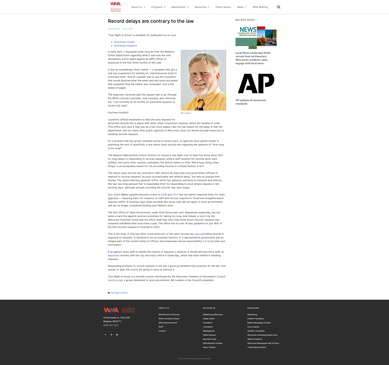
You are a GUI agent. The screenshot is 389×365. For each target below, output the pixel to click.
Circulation (207, 323)
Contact (162, 331)
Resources (201, 7)
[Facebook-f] (105, 335)
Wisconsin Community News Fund (262, 335)
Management (209, 331)
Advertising (252, 314)
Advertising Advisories (213, 314)
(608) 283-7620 (110, 325)
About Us (136, 7)
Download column (124, 41)
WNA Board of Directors (169, 314)
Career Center (209, 318)
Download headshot (125, 45)
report (203, 216)
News (240, 7)
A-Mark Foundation (255, 318)
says (197, 233)
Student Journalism (256, 331)
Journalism (208, 327)
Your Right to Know (119, 293)
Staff (161, 327)
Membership (178, 7)
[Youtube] (117, 335)
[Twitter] (111, 335)
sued (186, 155)
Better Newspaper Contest (258, 323)
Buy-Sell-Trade (209, 339)
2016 (164, 194)
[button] (278, 7)
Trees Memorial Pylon (256, 347)
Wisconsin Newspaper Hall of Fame (263, 343)
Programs (156, 7)
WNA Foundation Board (169, 318)
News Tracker (209, 347)
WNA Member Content (212, 343)
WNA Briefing (260, 7)
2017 (175, 194)
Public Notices (209, 335)
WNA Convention (254, 339)
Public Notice (223, 7)
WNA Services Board (168, 323)
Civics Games (253, 327)
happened (113, 255)
